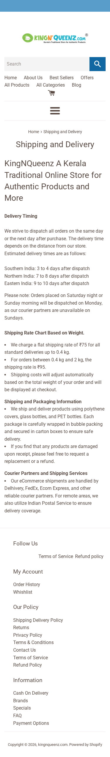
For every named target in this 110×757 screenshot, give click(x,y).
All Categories (50, 85)
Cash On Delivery (30, 693)
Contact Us (24, 650)
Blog (76, 85)
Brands (20, 700)
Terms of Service (55, 556)
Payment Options (31, 723)
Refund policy (89, 556)
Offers (87, 77)
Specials (22, 708)
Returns (21, 627)
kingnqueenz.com (52, 744)
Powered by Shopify (85, 744)
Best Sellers (62, 77)
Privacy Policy (27, 635)
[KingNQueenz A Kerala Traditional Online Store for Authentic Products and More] (55, 6)
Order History (26, 584)
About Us (33, 77)
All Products (16, 85)
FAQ (17, 715)
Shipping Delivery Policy (38, 620)
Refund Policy (27, 665)
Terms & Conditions (33, 642)
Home (10, 77)
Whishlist (22, 592)
